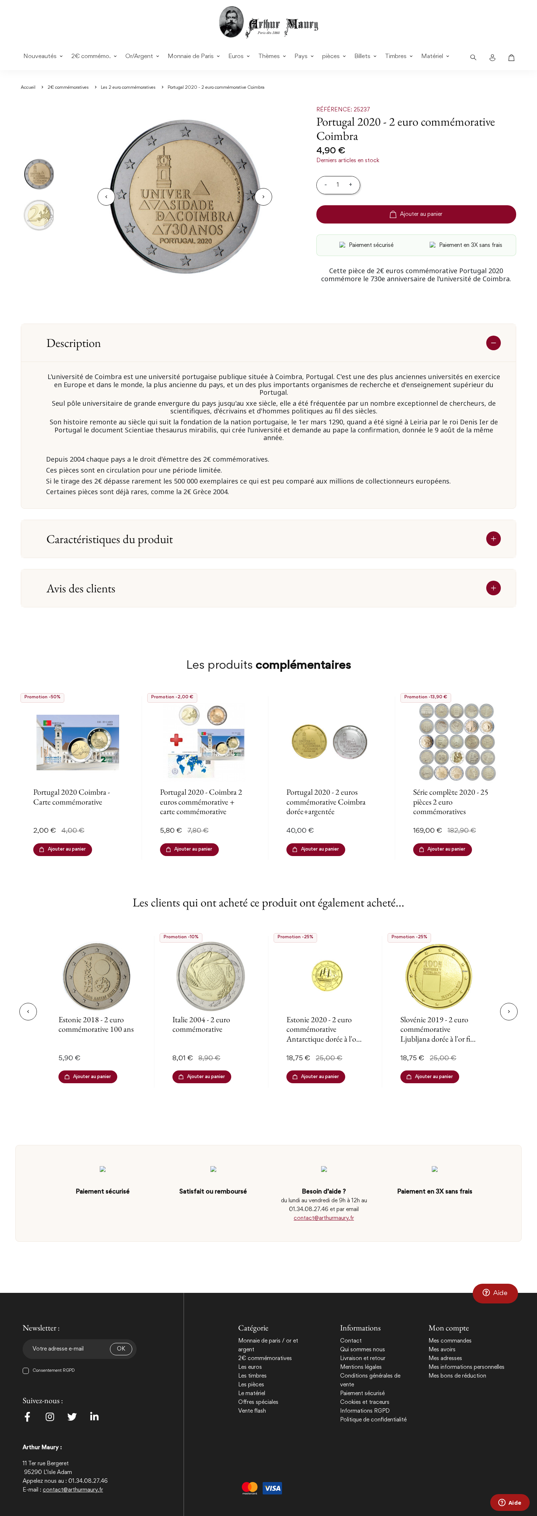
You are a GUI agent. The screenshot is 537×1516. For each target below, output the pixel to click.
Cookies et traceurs (364, 1402)
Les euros (250, 1367)
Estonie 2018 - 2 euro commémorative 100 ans (96, 1024)
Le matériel (251, 1393)
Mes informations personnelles (466, 1367)
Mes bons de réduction (457, 1376)
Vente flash (252, 1411)
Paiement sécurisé (362, 1393)
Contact (351, 1341)
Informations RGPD (365, 1411)
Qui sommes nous (362, 1349)
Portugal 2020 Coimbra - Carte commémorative (71, 797)
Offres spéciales (258, 1402)
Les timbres (252, 1376)
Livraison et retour (362, 1358)
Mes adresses (445, 1358)
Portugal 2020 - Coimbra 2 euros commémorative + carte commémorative (201, 802)
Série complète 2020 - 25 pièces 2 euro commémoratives (450, 802)
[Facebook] (27, 1416)
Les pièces (251, 1384)
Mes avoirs (442, 1349)
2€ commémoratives (265, 1358)
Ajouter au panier (421, 214)
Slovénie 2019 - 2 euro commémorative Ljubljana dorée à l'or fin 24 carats (437, 1034)
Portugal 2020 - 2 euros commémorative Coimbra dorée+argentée (326, 802)
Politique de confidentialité (373, 1420)
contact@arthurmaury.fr (324, 1218)
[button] (495, 1293)
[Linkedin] (94, 1416)
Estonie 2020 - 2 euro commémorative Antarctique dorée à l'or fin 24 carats (322, 1034)
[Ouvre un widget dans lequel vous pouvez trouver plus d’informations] (510, 1503)
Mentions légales (361, 1367)
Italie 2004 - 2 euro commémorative (201, 1024)
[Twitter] (72, 1416)
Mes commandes (450, 1341)
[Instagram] (49, 1416)
